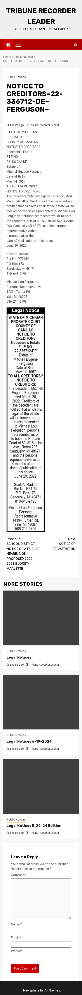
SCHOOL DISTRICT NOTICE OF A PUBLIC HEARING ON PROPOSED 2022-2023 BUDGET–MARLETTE (22, 554)
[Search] (75, 45)
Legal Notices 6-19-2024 (29, 741)
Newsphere (31, 990)
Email (16, 938)
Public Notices (16, 77)
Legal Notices (19, 657)
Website (17, 951)
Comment (19, 875)
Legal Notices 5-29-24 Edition (34, 826)
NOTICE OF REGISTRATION (63, 544)
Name (16, 924)
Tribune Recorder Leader (44, 125)
